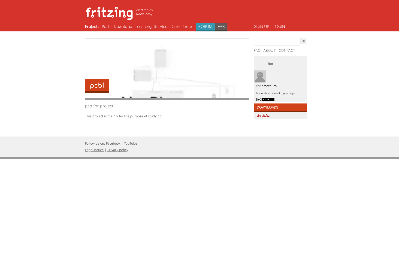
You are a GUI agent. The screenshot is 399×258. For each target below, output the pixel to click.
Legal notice (94, 150)
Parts (107, 27)
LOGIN (279, 27)
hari (271, 63)
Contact (287, 50)
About (269, 50)
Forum (206, 27)
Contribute (182, 27)
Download (123, 27)
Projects (92, 27)
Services (161, 27)
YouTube (130, 143)
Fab (221, 27)
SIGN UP (261, 27)
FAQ (257, 50)
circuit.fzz (263, 115)
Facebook (113, 143)
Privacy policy (117, 150)
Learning (143, 27)
